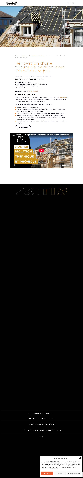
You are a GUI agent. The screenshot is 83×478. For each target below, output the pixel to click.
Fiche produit (23, 127)
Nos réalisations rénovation (36, 56)
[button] (80, 458)
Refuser (60, 473)
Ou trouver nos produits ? (41, 430)
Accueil (17, 56)
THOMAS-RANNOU (32, 91)
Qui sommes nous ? (41, 413)
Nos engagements (41, 424)
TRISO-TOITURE (63, 97)
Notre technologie (42, 418)
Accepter (47, 473)
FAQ (41, 437)
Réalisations (24, 56)
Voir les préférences (74, 473)
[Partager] (68, 3)
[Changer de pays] (70, 3)
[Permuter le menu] (77, 3)
